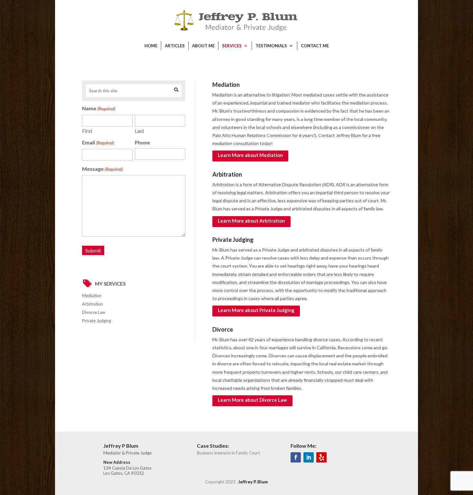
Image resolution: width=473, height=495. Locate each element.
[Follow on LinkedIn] (308, 457)
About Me (203, 45)
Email (98, 142)
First (87, 131)
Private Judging (96, 320)
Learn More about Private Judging (256, 310)
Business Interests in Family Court (228, 452)
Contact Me (315, 45)
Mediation (91, 295)
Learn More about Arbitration (251, 221)
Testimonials (271, 45)
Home (150, 45)
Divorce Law (93, 312)
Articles (175, 45)
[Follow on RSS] (321, 457)
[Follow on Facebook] (296, 457)
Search (176, 90)
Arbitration (92, 304)
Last (139, 131)
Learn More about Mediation (250, 155)
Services (232, 45)
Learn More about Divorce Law (252, 400)
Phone (142, 142)
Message (102, 169)
